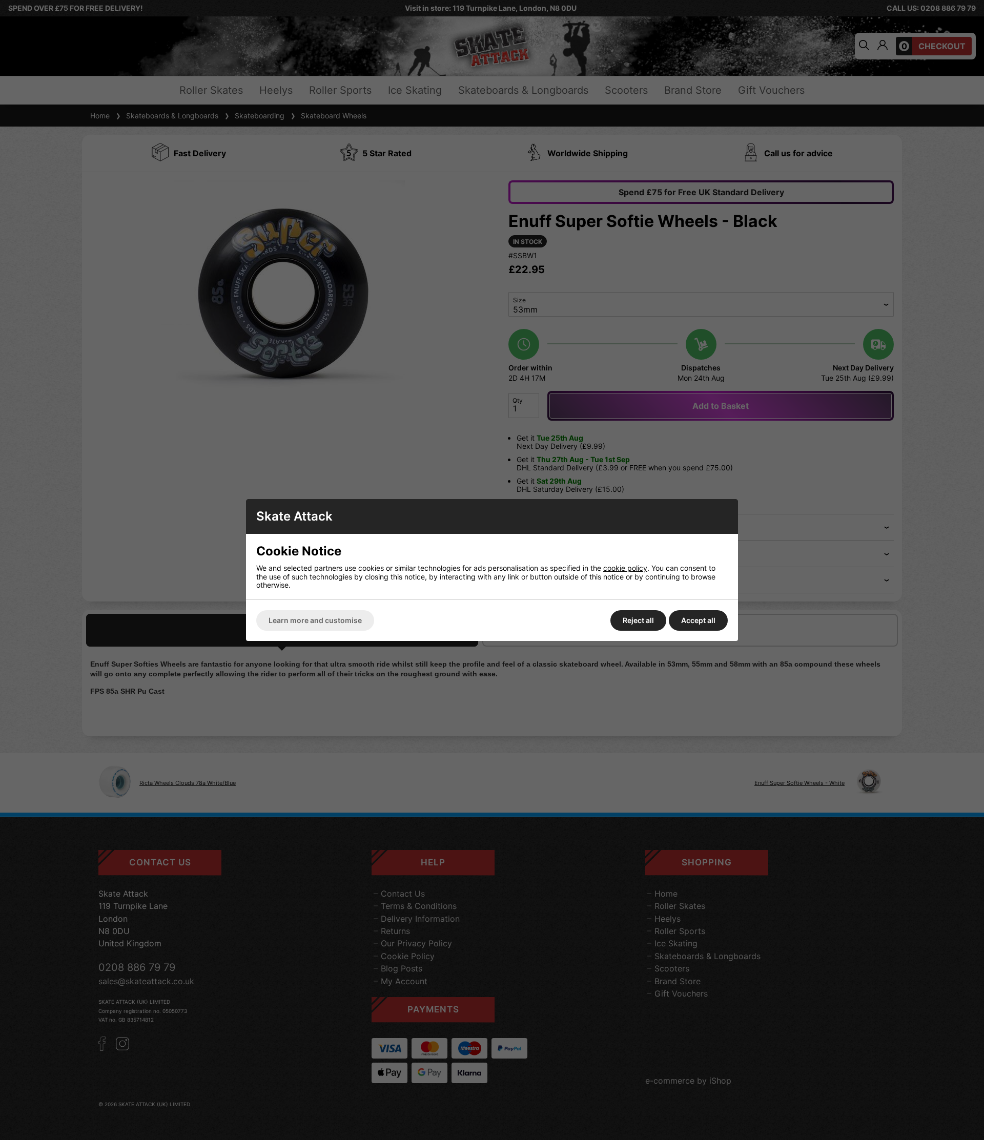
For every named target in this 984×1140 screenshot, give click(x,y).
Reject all (638, 620)
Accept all (698, 620)
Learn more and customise (315, 620)
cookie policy (625, 568)
